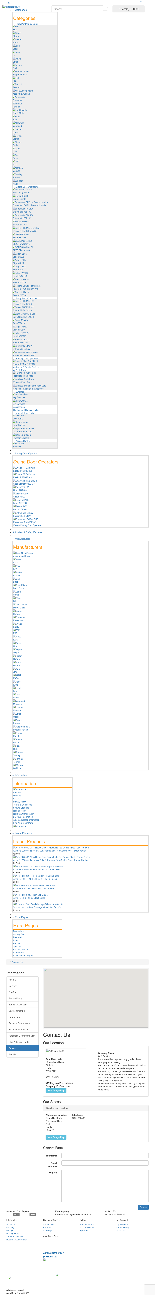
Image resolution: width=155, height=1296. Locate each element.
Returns (47, 1227)
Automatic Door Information (26, 819)
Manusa (16, 170)
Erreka (16, 626)
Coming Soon (19, 934)
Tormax (16, 106)
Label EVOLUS (20, 276)
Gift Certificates (87, 1227)
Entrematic (18, 100)
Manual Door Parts (25, 412)
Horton (16, 132)
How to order (19, 810)
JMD (15, 164)
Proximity (17, 446)
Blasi (15, 581)
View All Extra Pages (23, 955)
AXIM (15, 562)
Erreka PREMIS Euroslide (25, 230)
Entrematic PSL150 (22, 218)
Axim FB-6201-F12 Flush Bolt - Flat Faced (33, 888)
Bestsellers (18, 931)
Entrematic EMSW (21, 348)
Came (16, 594)
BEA (15, 29)
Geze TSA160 (19, 323)
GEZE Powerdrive (21, 243)
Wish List (121, 1230)
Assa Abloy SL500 (21, 192)
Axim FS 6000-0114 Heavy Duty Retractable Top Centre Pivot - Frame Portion (50, 860)
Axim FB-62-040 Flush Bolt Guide (29, 897)
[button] (104, 995)
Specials (17, 946)
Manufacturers (87, 1224)
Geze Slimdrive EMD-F (24, 316)
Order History (123, 1227)
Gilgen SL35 (18, 256)
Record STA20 (19, 282)
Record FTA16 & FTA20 (24, 364)
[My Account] (141, 1)
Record (16, 87)
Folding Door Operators (27, 358)
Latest (16, 940)
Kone (15, 684)
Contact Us (17, 962)
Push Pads (21, 370)
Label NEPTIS (19, 336)
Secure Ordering (21, 807)
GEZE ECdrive (19, 237)
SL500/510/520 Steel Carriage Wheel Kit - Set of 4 (37, 907)
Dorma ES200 (19, 198)
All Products (19, 952)
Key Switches (19, 397)
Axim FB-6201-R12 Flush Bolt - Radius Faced (35, 878)
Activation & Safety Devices (26, 367)
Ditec (15, 151)
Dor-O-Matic (18, 112)
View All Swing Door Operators (28, 525)
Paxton (16, 68)
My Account (122, 1224)
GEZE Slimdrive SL (22, 250)
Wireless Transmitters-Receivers (28, 388)
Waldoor (16, 183)
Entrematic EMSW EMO (24, 355)
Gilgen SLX (18, 269)
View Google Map (56, 1090)
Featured (17, 937)
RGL (15, 80)
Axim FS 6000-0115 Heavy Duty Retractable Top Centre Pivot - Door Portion (49, 850)
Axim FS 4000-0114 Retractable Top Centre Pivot (37, 869)
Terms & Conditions (22, 804)
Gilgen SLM (18, 263)
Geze (15, 158)
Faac (15, 119)
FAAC (16, 639)
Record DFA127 (20, 342)
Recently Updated (21, 949)
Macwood (17, 125)
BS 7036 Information (23, 816)
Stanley (16, 177)
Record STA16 (19, 295)
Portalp (16, 735)
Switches (20, 391)
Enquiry (53, 1172)
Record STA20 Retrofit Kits (25, 288)
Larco (15, 55)
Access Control (23, 440)
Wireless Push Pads (22, 382)
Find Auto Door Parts (23, 822)
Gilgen (16, 35)
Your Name (51, 1155)
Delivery (17, 795)
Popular (17, 943)
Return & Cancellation (23, 813)
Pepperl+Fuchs (20, 74)
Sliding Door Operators (27, 186)
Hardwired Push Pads (23, 375)
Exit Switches (19, 403)
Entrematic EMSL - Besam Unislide (29, 205)
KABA (16, 678)
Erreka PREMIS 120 (22, 303)
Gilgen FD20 (19, 329)
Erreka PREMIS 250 (22, 310)
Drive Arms (18, 418)
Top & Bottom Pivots (22, 431)
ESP (15, 633)
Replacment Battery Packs (25, 409)
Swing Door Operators (26, 298)
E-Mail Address (52, 1164)
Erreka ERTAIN (20, 224)
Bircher (16, 145)
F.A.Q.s (16, 798)
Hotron (16, 42)
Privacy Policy (19, 801)
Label (15, 48)
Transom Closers (21, 437)
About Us (17, 792)
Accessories (19, 406)
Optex (15, 61)
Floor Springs (19, 424)
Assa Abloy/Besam (21, 93)
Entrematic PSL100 (22, 211)
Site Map (13, 1054)
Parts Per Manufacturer (27, 23)
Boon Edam (18, 588)
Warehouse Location (57, 1108)
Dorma (16, 138)
